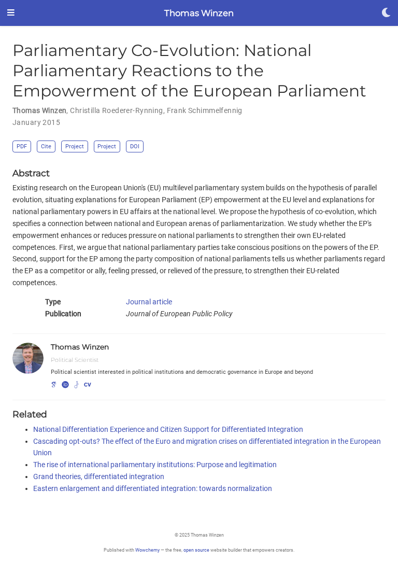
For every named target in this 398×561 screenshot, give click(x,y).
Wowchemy (147, 550)
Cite (46, 146)
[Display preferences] (386, 13)
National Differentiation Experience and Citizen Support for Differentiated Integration (168, 429)
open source (196, 550)
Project (74, 146)
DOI (134, 146)
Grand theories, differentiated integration (98, 476)
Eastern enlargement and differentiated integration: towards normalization (152, 488)
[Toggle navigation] (11, 13)
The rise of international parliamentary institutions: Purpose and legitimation (155, 464)
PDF (22, 146)
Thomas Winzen (199, 13)
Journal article (149, 302)
